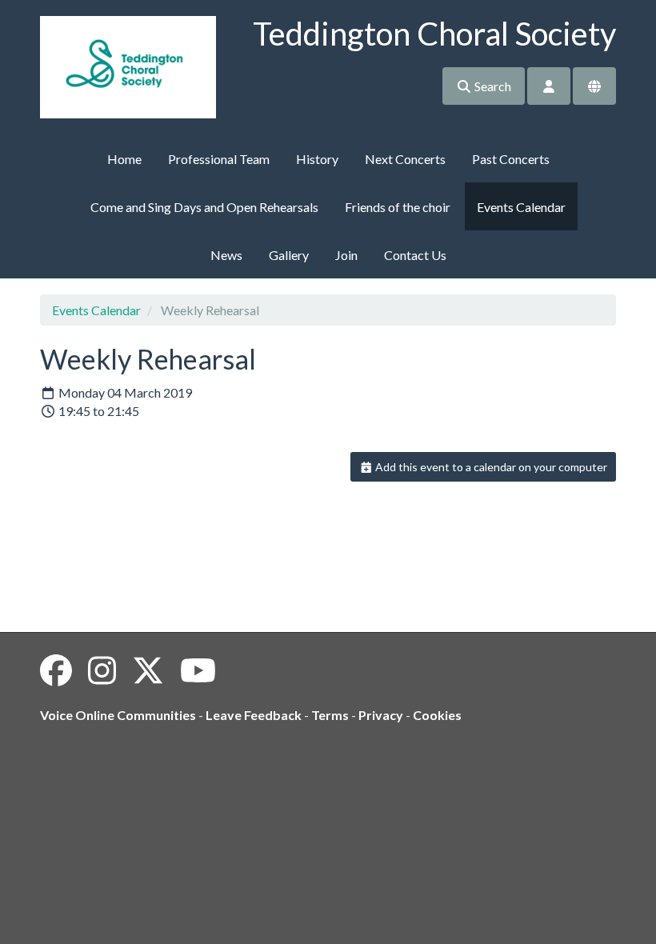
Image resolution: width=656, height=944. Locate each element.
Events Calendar (521, 206)
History (317, 158)
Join (346, 254)
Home (124, 158)
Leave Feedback (254, 714)
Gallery (289, 254)
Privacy (380, 714)
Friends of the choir (397, 206)
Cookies (437, 714)
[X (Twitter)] (148, 670)
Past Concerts (511, 158)
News (226, 254)
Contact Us (415, 254)
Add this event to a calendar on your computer (490, 467)
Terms (330, 714)
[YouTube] (198, 670)
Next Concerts (405, 158)
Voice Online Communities (118, 714)
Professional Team (219, 158)
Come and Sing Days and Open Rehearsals (204, 206)
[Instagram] (102, 670)
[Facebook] (56, 670)
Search (491, 86)
